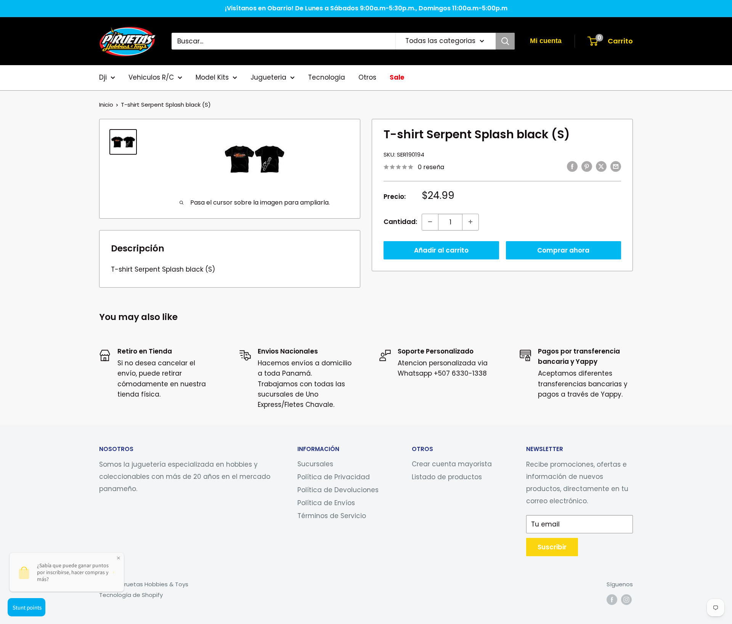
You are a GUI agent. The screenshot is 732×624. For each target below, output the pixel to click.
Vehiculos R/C (151, 77)
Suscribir (552, 547)
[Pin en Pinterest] (586, 166)
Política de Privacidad (333, 477)
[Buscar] (505, 41)
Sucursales (315, 464)
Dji (103, 77)
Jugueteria (268, 77)
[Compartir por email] (615, 166)
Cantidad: (400, 221)
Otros (367, 77)
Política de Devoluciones (338, 489)
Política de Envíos (326, 502)
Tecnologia (326, 77)
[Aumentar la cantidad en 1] (470, 222)
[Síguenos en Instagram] (626, 599)
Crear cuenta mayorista (452, 464)
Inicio (106, 105)
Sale (397, 77)
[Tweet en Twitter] (601, 166)
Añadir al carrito (441, 249)
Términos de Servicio (331, 515)
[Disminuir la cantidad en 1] (430, 222)
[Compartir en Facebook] (572, 166)
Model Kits (212, 77)
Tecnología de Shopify (131, 595)
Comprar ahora (563, 249)
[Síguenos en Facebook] (612, 599)
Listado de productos (447, 477)
